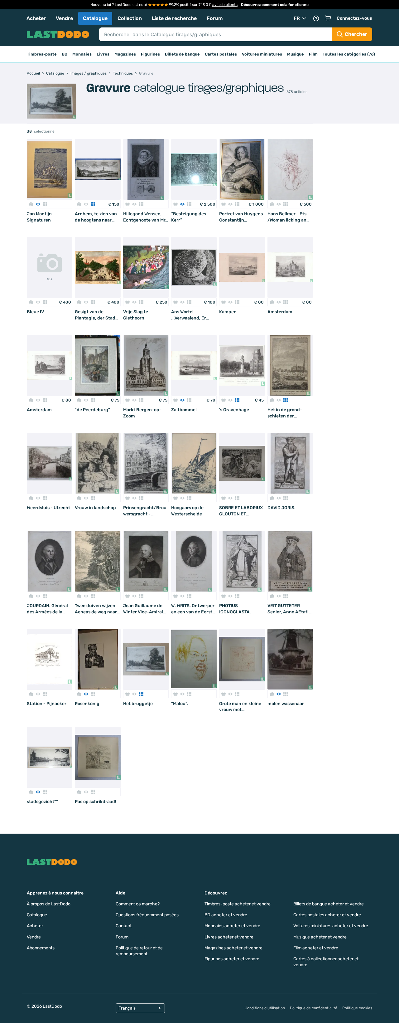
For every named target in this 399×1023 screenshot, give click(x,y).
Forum (215, 18)
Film (313, 54)
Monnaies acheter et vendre (232, 925)
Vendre (64, 18)
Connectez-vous (354, 18)
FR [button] (297, 18)
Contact (124, 925)
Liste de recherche (174, 18)
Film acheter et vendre (315, 948)
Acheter (36, 18)
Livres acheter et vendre (228, 937)
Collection (130, 18)
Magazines (125, 54)
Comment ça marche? (138, 904)
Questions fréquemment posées (147, 915)
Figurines (150, 54)
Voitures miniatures (262, 54)
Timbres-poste (42, 54)
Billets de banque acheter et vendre (328, 904)
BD (64, 54)
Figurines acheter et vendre (231, 959)
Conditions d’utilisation (265, 1008)
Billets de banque (182, 54)
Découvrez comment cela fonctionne (275, 4)
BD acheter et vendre (225, 915)
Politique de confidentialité (313, 1008)
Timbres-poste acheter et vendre (237, 904)
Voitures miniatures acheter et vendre (330, 925)
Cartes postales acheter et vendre (327, 915)
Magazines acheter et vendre (233, 948)
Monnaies (82, 54)
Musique (295, 54)
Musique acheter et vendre (320, 937)
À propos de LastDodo (48, 904)
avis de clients (225, 4)
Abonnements (41, 948)
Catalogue (95, 18)
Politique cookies (357, 1008)
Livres (103, 54)
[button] (328, 18)
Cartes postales (221, 54)
